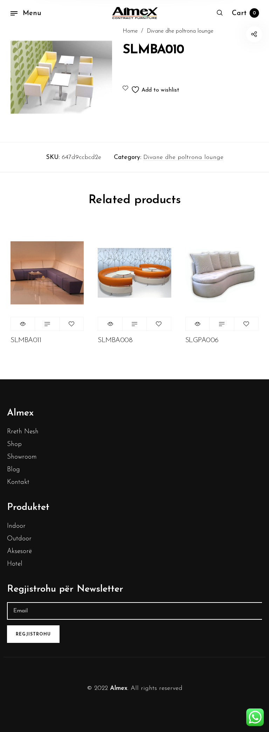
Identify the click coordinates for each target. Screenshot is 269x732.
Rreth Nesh (23, 431)
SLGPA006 (202, 340)
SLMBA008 (115, 340)
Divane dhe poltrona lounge (180, 31)
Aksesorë (19, 551)
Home (130, 31)
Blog (13, 469)
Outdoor (19, 538)
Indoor (16, 526)
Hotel (14, 564)
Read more (47, 324)
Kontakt (18, 482)
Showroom (22, 457)
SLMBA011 (26, 340)
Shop (14, 444)
